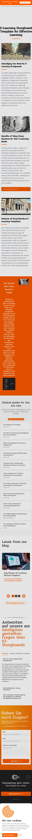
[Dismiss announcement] (29, 2)
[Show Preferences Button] (20, 835)
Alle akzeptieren (9, 835)
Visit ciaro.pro (24, 2)
